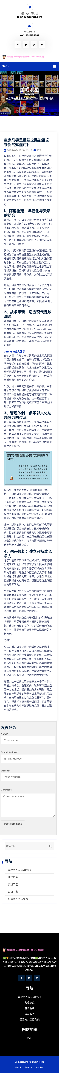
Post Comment (13, 823)
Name (4, 734)
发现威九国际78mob (19, 869)
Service (28, 1067)
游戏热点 (13, 877)
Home (28, 94)
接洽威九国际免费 (18, 899)
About (18, 1067)
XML (29, 1038)
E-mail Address (9, 752)
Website (5, 770)
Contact (40, 1067)
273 (39, 150)
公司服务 (13, 891)
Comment (6, 789)
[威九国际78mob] (29, 56)
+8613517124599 (29, 35)
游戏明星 (13, 884)
